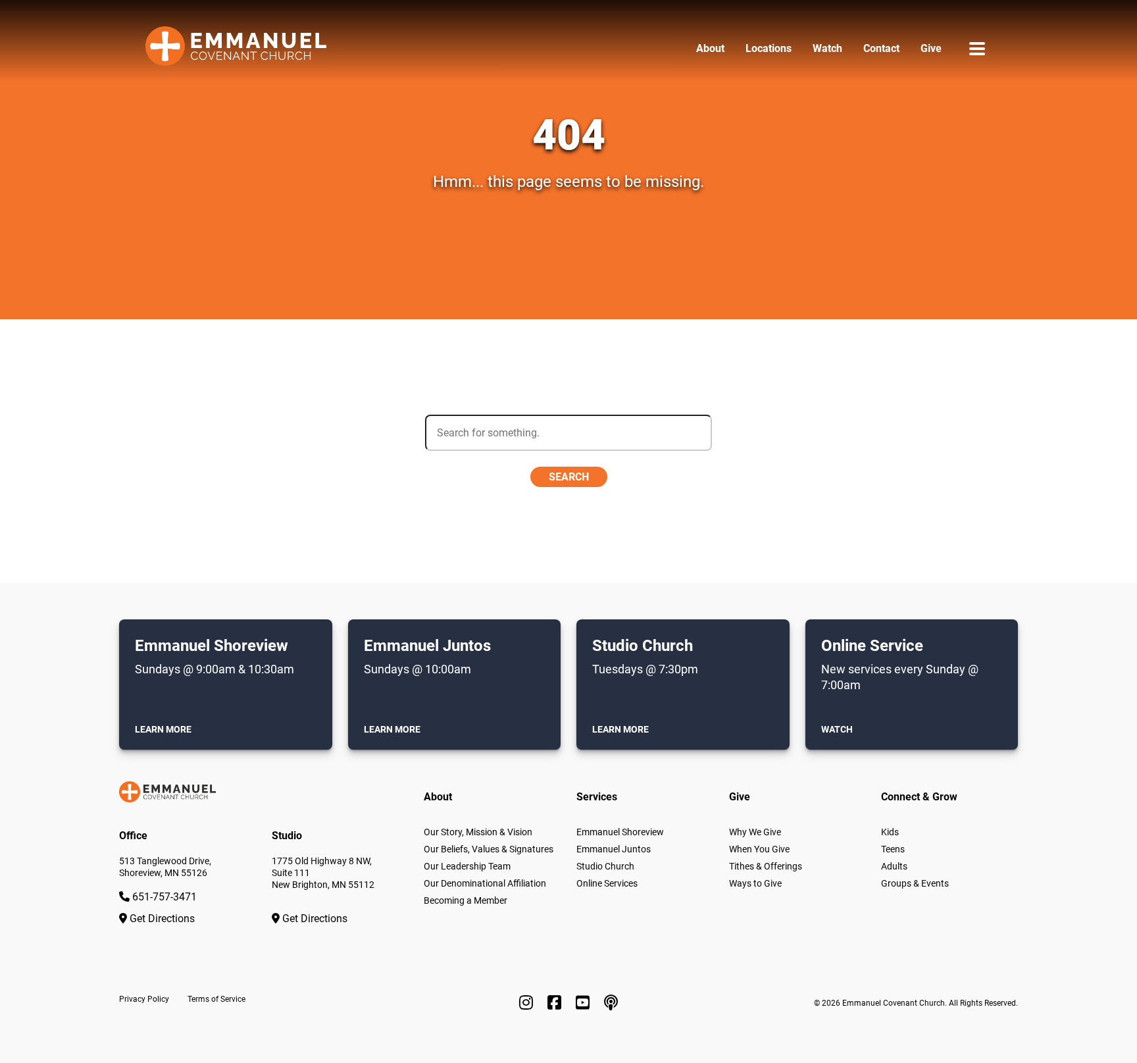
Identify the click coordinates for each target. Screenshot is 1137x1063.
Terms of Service (216, 999)
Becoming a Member (465, 900)
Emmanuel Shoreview (620, 832)
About (710, 48)
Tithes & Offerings (765, 866)
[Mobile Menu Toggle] (977, 48)
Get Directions (161, 918)
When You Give (759, 849)
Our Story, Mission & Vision (478, 832)
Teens (893, 849)
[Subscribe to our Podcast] (611, 1003)
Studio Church (605, 866)
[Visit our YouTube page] (585, 1003)
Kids (890, 832)
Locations (768, 48)
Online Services (607, 883)
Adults (894, 866)
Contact (881, 48)
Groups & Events (915, 883)
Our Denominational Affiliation (485, 883)
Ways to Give (755, 883)
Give (931, 48)
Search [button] (569, 477)
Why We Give (755, 832)
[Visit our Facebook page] (556, 1003)
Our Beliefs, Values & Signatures (488, 849)
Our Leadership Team (467, 866)
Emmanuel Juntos (613, 849)
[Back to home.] (235, 48)
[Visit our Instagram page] (528, 1003)
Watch (827, 48)
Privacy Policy (144, 999)
